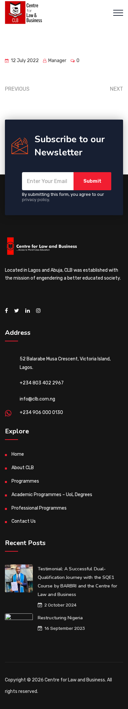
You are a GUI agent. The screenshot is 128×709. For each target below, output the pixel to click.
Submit (92, 181)
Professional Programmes (39, 508)
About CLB (22, 467)
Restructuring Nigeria (60, 618)
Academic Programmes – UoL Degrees (51, 494)
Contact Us (23, 521)
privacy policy (35, 199)
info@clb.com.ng (37, 399)
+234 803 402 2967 (42, 383)
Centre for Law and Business (75, 680)
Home (17, 454)
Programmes (25, 481)
